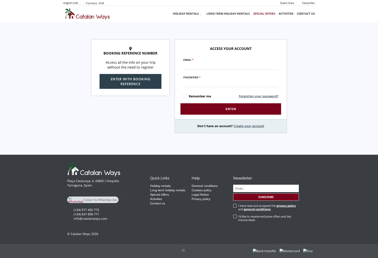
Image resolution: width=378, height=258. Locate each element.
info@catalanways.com (90, 218)
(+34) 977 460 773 (86, 210)
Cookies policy (202, 190)
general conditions (257, 209)
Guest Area (287, 3)
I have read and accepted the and (267, 207)
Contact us (306, 14)
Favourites (308, 3)
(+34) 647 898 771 (86, 214)
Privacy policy (201, 199)
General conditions (205, 186)
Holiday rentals (186, 14)
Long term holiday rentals (228, 14)
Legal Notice (200, 194)
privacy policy (286, 206)
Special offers (264, 14)
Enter (231, 109)
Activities (286, 14)
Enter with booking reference (130, 81)
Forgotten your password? (258, 96)
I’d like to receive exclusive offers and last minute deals (264, 218)
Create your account (249, 126)
